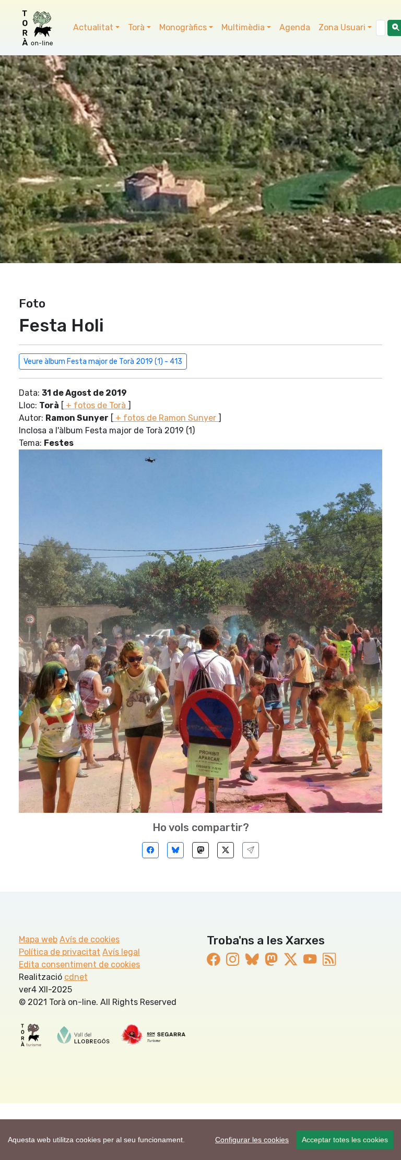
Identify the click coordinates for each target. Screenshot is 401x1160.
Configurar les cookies (252, 1139)
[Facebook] (150, 850)
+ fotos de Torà (96, 405)
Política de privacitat (59, 952)
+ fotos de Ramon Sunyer (165, 418)
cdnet (76, 977)
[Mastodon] (200, 850)
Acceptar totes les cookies (345, 1139)
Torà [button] (136, 27)
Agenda (294, 27)
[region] (200, 1139)
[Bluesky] (175, 850)
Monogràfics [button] (183, 27)
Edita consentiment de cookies (79, 964)
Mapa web (38, 939)
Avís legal (121, 952)
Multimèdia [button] (243, 27)
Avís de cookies (90, 939)
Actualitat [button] (93, 27)
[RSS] (329, 959)
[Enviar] (250, 850)
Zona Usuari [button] (342, 27)
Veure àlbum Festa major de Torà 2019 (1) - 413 (102, 361)
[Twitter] (225, 850)
